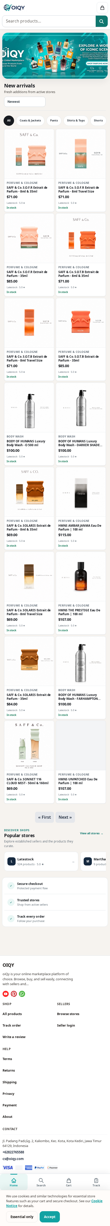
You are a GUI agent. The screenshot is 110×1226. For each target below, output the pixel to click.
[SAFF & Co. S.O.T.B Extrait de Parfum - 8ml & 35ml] (81, 238)
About (7, 1117)
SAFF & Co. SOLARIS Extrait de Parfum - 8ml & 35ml (29, 527)
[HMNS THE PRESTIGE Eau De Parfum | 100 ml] (81, 576)
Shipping (10, 1082)
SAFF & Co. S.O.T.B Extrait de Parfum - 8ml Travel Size (27, 358)
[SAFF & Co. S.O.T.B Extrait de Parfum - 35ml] (81, 323)
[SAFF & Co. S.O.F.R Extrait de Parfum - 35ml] (29, 238)
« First (44, 817)
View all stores (91, 833)
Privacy (8, 1094)
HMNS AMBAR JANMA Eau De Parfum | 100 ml (79, 527)
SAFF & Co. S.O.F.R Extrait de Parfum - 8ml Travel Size (78, 189)
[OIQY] (33, 7)
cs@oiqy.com (13, 1158)
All (8, 120)
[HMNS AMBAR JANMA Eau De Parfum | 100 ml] (81, 492)
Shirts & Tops (76, 120)
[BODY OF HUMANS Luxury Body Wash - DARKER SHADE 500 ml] (81, 407)
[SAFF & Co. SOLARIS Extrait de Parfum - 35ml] (29, 661)
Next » (65, 817)
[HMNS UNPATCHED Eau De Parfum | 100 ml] (81, 745)
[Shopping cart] (102, 7)
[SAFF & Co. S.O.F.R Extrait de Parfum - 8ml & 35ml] (29, 154)
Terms (7, 1059)
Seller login (66, 1025)
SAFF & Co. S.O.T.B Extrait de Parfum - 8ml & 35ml (78, 274)
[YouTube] (6, 994)
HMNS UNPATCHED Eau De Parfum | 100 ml (78, 781)
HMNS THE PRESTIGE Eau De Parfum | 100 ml (79, 612)
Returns (9, 1070)
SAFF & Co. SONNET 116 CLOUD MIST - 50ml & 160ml (28, 781)
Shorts (98, 120)
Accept (50, 1216)
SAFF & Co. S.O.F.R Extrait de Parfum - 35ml (27, 274)
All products (12, 1014)
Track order (12, 1025)
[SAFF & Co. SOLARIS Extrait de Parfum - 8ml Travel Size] (29, 576)
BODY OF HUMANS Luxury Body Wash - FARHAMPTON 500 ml (78, 697)
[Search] (102, 21)
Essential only (21, 1216)
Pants (54, 120)
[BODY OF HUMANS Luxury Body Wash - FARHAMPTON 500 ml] (81, 661)
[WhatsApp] (22, 994)
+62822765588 (13, 1152)
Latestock (12, 203)
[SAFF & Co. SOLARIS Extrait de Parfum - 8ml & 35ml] (29, 492)
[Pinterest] (14, 994)
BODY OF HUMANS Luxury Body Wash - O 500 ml (26, 443)
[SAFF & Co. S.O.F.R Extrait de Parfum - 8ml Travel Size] (81, 154)
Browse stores (68, 1014)
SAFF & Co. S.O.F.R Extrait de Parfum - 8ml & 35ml (27, 189)
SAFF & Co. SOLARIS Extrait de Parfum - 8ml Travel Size (29, 612)
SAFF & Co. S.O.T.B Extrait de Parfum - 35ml (78, 358)
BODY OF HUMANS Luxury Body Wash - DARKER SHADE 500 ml (79, 443)
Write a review (14, 1037)
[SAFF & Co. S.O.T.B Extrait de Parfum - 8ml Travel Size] (29, 323)
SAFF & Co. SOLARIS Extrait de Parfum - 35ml (29, 697)
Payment (10, 1105)
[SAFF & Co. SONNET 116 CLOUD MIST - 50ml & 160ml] (29, 745)
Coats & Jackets (30, 120)
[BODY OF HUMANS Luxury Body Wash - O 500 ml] (29, 407)
